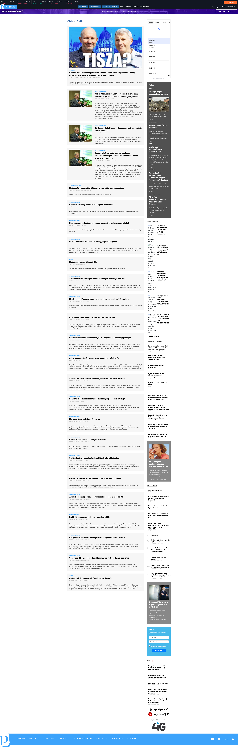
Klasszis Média (132, 739)
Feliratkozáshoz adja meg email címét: (157, 633)
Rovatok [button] (135, 7)
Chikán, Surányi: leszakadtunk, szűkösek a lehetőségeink (94, 458)
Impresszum (21, 739)
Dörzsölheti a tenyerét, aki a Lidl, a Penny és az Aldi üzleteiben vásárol (159, 549)
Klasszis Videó (95, 7)
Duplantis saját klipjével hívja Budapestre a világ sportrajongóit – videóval (157, 417)
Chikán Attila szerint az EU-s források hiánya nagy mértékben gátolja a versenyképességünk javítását (117, 95)
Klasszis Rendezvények (110, 7)
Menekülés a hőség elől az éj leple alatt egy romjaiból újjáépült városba (157, 700)
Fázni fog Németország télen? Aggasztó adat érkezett (158, 200)
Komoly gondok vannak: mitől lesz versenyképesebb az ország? (97, 399)
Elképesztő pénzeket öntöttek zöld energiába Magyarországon (97, 188)
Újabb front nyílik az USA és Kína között (158, 383)
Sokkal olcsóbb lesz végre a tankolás (159, 558)
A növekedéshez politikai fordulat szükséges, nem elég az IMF (96, 497)
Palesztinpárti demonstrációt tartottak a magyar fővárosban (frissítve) (158, 176)
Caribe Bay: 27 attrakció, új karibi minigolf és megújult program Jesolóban (158, 426)
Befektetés (128, 7)
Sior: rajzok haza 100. (155, 490)
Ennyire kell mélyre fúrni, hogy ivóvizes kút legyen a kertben (160, 566)
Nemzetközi (152, 88)
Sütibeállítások (117, 739)
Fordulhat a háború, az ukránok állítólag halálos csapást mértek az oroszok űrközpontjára (158, 348)
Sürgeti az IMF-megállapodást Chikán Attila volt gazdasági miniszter (99, 558)
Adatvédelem (64, 739)
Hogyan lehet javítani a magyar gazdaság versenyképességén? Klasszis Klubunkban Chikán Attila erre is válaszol (116, 155)
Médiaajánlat (34, 739)
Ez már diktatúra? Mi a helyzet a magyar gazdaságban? (93, 241)
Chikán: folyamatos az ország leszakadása (88, 439)
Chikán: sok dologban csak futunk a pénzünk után (90, 578)
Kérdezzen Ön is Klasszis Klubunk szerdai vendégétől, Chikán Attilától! (118, 129)
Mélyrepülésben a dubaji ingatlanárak (156, 366)
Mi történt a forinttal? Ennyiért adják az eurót (160, 541)
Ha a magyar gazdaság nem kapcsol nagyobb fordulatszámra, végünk (99, 223)
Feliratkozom (159, 650)
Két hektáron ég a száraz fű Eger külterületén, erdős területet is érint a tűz (158, 515)
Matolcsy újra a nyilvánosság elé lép (85, 419)
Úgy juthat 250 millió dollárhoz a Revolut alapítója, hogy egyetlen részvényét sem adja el (162, 249)
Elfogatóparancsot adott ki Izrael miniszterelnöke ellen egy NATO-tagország (158, 667)
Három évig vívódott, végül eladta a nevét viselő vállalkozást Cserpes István (162, 275)
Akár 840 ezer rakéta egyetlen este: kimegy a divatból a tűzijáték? (162, 229)
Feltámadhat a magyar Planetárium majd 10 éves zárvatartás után (156, 357)
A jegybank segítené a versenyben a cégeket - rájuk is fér (94, 358)
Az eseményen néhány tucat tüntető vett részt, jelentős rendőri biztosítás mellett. (159, 186)
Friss (121, 7)
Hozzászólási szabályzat (83, 739)
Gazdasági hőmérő (12, 11)
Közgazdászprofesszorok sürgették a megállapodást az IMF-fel (97, 537)
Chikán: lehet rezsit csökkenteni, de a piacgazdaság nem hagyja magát (100, 338)
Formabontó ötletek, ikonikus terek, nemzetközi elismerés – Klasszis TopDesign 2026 (158, 397)
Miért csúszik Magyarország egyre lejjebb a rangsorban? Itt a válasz (99, 299)
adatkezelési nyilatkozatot (157, 646)
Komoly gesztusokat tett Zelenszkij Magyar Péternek (157, 676)
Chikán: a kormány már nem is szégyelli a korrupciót (92, 204)
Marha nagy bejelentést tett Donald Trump (156, 149)
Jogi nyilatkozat (49, 739)
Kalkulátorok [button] (144, 7)
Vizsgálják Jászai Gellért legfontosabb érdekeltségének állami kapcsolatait (163, 299)
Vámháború (82, 7)
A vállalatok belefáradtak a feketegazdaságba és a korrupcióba (97, 378)
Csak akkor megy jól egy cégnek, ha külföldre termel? (93, 317)
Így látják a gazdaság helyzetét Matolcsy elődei (90, 517)
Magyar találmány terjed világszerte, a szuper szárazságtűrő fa (156, 375)
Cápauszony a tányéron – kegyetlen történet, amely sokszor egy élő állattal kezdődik (158, 407)
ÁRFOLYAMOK (230, 2)
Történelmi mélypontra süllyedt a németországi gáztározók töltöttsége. (158, 210)
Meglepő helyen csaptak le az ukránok (158, 93)
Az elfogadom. (159, 646)
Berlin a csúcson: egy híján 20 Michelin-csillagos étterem (157, 435)
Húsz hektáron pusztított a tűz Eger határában (157, 507)
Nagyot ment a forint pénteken (158, 126)
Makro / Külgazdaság (154, 194)
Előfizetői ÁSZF (102, 739)
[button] (217, 7)
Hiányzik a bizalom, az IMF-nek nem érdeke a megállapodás (95, 478)
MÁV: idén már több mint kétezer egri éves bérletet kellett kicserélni (158, 498)
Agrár (150, 143)
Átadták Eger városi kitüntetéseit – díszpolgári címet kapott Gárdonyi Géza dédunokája (158, 526)
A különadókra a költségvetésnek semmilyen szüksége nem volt (97, 278)
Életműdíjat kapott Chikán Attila (83, 262)
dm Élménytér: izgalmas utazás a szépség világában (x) (158, 464)
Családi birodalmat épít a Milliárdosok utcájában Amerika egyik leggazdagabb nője (163, 318)
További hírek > (153, 336)
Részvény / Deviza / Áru (155, 122)
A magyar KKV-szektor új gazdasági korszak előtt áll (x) (158, 604)
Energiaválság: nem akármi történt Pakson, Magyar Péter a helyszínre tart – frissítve (161, 575)
